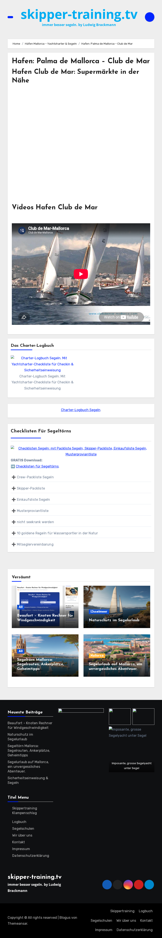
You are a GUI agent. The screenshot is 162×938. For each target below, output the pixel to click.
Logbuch (19, 822)
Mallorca (97, 655)
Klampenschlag (24, 813)
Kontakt (18, 842)
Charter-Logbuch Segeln (80, 410)
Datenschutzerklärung (30, 856)
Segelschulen (23, 829)
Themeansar (17, 924)
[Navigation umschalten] (10, 17)
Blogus (64, 918)
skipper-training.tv (79, 14)
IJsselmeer (98, 611)
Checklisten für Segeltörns (37, 466)
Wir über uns (22, 835)
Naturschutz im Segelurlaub (114, 620)
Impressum (21, 849)
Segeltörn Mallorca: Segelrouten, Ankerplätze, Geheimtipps (40, 664)
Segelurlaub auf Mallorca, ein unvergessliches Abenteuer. (28, 766)
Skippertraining (24, 808)
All (21, 607)
